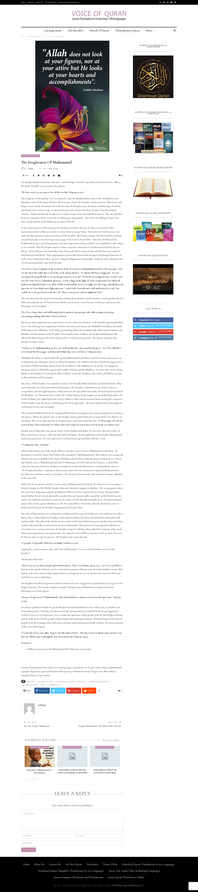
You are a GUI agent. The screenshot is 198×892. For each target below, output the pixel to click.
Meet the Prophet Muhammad (36, 726)
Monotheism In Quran (128, 30)
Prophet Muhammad (30, 156)
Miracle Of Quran (99, 30)
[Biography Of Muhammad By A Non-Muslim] (40, 756)
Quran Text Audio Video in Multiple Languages (134, 870)
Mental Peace (82, 681)
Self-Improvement (54, 685)
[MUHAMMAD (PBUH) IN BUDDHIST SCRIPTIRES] (105, 756)
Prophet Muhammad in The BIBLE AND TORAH (99, 726)
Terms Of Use (110, 864)
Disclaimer (92, 864)
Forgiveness (30, 681)
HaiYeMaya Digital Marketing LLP (128, 885)
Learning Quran (52, 30)
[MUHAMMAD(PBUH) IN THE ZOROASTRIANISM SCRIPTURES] (72, 756)
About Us (30, 2)
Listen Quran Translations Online (126, 877)
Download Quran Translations (68, 2)
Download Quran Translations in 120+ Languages (148, 864)
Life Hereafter (75, 30)
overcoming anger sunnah (30, 685)
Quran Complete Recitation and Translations (78, 877)
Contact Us (39, 2)
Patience (43, 685)
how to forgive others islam (45, 681)
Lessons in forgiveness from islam (65, 681)
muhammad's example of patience (99, 681)
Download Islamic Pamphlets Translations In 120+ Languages (71, 870)
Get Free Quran (50, 2)
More (149, 30)
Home (23, 2)
